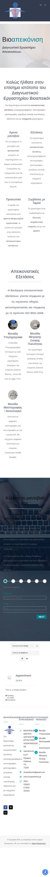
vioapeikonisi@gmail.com (27, 772)
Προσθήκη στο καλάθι (10, 697)
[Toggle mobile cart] (40, 5)
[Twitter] (11, 807)
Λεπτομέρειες (11, 700)
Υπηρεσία (7, 593)
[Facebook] (5, 807)
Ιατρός (6, 604)
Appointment (23, 675)
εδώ (15, 549)
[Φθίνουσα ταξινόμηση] (37, 646)
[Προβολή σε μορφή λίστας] (27, 658)
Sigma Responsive (39, 843)
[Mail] (5, 813)
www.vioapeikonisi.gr (27, 777)
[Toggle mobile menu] (45, 5)
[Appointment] (9, 677)
